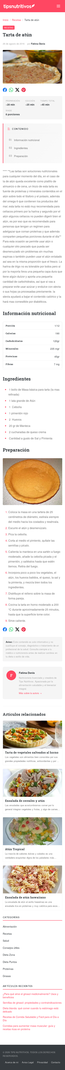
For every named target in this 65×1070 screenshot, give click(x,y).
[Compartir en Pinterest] (23, 90)
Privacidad (42, 1062)
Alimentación (10, 926)
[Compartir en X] (17, 90)
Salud (6, 940)
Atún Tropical (15, 849)
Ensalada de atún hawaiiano (25, 897)
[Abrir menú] (58, 6)
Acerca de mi (11, 1062)
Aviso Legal (28, 1062)
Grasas (7, 976)
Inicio (6, 20)
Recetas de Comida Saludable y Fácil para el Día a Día (31, 1018)
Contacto (55, 1062)
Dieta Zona (9, 954)
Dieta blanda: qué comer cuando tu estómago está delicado (30, 1010)
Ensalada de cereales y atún (25, 800)
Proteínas (8, 969)
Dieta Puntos (10, 962)
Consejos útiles (11, 947)
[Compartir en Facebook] (5, 90)
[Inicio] (19, 6)
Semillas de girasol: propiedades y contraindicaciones (32, 1002)
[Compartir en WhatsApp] (11, 90)
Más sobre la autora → (30, 693)
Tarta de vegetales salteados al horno (31, 752)
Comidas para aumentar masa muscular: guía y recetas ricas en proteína (29, 1027)
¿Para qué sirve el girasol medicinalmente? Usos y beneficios (30, 995)
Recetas (17, 20)
